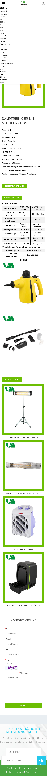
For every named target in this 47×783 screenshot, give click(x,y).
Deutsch (3, 49)
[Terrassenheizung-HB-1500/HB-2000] (23, 465)
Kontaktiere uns (14, 186)
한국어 (2, 22)
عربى (2, 33)
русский (3, 11)
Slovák (2, 77)
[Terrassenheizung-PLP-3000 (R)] (23, 409)
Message (23, 673)
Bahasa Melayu (6, 63)
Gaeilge (3, 58)
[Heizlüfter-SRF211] (23, 521)
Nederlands (5, 44)
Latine (2, 17)
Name (8, 629)
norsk (2, 66)
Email (8, 639)
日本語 (2, 19)
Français (3, 14)
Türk (2, 82)
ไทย (1, 28)
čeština (3, 38)
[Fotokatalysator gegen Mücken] (23, 577)
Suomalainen (5, 47)
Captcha (9, 660)
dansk (2, 41)
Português (4, 71)
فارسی (2, 69)
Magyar (3, 52)
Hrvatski (3, 36)
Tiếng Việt (4, 25)
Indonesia (4, 55)
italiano (3, 60)
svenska (3, 80)
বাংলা (1, 30)
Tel (6, 649)
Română (3, 74)
